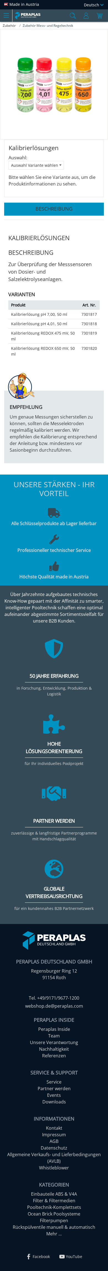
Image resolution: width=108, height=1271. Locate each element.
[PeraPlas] (27, 15)
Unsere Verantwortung (54, 1042)
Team (54, 1036)
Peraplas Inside (54, 1029)
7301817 (89, 314)
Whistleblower (54, 1168)
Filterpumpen (54, 1220)
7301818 (89, 323)
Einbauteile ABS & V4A (54, 1194)
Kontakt (54, 1128)
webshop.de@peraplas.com (54, 1006)
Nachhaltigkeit (54, 1049)
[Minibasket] (99, 15)
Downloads (54, 1102)
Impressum (54, 1135)
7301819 (89, 333)
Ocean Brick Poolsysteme (54, 1214)
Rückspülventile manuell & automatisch (54, 1227)
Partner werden (54, 1088)
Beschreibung (54, 208)
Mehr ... (54, 1234)
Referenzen (54, 1056)
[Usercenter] (86, 15)
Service (54, 1082)
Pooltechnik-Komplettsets (54, 1207)
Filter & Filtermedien (54, 1201)
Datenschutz (54, 1148)
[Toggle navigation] (6, 15)
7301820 (89, 348)
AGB (54, 1141)
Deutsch (92, 4)
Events (54, 1095)
